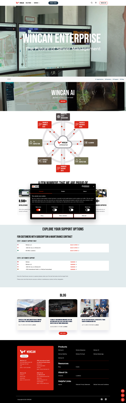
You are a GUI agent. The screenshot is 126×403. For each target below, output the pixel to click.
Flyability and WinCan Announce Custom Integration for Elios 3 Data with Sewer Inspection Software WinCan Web (61, 321)
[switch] (55, 210)
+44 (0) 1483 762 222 (44, 383)
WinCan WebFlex (62, 354)
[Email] (123, 400)
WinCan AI (61, 350)
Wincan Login (103, 3)
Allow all (84, 215)
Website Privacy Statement (83, 384)
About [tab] (84, 191)
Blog (59, 367)
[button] (92, 3)
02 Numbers (108, 79)
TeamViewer (73, 262)
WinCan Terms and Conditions (101, 384)
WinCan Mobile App (98, 354)
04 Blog (122, 79)
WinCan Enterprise (80, 350)
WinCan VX (96, 350)
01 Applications (99, 79)
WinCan (34, 325)
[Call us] (123, 395)
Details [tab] (63, 191)
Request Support (74, 245)
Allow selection (63, 215)
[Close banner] (93, 186)
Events (77, 367)
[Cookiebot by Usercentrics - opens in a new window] (84, 186)
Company (60, 375)
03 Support (115, 79)
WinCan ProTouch (80, 354)
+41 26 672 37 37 (26, 379)
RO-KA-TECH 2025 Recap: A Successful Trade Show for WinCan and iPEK (93, 320)
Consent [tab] (41, 191)
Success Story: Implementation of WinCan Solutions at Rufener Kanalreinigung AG (30, 320)
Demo (123, 391)
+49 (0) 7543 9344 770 (44, 369)
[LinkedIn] (106, 399)
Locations (78, 375)
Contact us (24, 356)
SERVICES (36, 3)
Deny (42, 215)
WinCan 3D (61, 358)
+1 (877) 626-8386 (27, 367)
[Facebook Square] (102, 399)
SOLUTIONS (28, 3)
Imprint (60, 384)
